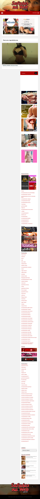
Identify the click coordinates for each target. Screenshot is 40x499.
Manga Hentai (24, 297)
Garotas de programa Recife (26, 395)
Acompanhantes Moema (25, 314)
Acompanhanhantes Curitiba (26, 279)
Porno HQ (23, 383)
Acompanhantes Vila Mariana (26, 319)
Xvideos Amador (24, 388)
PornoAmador (24, 379)
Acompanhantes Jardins (25, 330)
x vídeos (22, 211)
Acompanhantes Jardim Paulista (27, 321)
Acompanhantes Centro (25, 339)
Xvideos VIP (23, 372)
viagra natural (24, 270)
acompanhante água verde (26, 418)
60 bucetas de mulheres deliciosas (30, 466)
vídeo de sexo (23, 272)
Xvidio (22, 268)
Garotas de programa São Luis (27, 407)
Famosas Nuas (24, 300)
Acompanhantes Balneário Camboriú (28, 414)
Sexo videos (23, 261)
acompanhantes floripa (25, 200)
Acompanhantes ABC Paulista (26, 307)
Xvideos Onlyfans (24, 281)
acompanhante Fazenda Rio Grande (28, 435)
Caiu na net (23, 254)
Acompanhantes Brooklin (26, 316)
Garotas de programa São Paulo (27, 409)
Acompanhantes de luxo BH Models (28, 192)
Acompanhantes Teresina (26, 194)
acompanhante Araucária (26, 434)
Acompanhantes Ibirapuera (26, 328)
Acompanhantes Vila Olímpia (26, 318)
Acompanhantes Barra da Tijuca (27, 342)
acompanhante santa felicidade (27, 421)
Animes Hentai (24, 275)
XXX (22, 260)
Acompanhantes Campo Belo (26, 323)
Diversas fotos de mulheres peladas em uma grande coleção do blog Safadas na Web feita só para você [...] (31, 458)
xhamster (23, 256)
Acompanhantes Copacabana (26, 343)
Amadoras (3, 63)
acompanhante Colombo (26, 423)
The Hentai (23, 204)
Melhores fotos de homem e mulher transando (30, 475)
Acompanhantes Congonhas (26, 325)
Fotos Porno (23, 293)
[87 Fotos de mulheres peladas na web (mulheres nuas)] (23, 458)
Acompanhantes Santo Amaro (26, 311)
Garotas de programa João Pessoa (27, 400)
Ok (35, 73)
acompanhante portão (25, 420)
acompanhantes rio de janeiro (26, 223)
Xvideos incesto (24, 265)
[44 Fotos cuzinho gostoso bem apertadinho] (23, 472)
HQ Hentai (23, 298)
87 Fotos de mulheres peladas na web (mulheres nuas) (31, 457)
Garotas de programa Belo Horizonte (28, 411)
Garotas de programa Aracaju (26, 393)
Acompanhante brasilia (25, 413)
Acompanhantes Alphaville (26, 333)
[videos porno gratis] (25, 182)
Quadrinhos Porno (24, 291)
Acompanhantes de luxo (25, 202)
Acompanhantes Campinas (26, 267)
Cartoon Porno (24, 305)
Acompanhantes (24, 216)
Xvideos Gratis (24, 390)
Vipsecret (23, 207)
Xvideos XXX (23, 369)
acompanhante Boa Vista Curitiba (27, 428)
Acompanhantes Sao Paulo (26, 386)
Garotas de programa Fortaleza (27, 397)
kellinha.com (23, 214)
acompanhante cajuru (25, 430)
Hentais (22, 304)
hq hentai (23, 274)
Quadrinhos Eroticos (25, 284)
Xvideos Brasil (24, 263)
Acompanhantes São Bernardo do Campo (29, 337)
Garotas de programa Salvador (27, 406)
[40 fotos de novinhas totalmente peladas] (23, 463)
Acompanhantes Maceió (25, 402)
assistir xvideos (24, 374)
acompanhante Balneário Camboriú (28, 439)
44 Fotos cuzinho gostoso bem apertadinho (31, 471)
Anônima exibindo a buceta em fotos (10, 65)
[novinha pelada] (29, 353)
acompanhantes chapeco (26, 198)
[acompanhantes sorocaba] (29, 134)
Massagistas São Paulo (25, 277)
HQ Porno (23, 295)
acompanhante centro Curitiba (27, 432)
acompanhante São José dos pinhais (28, 427)
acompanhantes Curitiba (25, 416)
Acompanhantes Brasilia (25, 218)
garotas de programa (25, 377)
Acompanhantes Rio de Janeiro (27, 209)
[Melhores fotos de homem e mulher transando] (23, 477)
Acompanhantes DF (25, 220)
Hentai (22, 286)
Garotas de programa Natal (26, 404)
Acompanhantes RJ (24, 376)
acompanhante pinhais (25, 425)
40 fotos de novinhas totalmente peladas (31, 461)
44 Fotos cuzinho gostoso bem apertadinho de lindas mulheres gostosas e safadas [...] (31, 472)
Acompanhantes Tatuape (26, 309)
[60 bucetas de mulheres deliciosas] (23, 467)
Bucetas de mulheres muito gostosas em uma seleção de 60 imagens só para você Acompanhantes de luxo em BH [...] (31, 467)
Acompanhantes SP (24, 221)
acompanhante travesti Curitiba (27, 437)
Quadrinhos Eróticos (25, 288)
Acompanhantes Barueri (25, 312)
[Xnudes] (29, 357)
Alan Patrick (30, 496)
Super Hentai (23, 302)
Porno (22, 258)
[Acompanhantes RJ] (32, 175)
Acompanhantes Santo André (26, 335)
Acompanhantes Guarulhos (26, 326)
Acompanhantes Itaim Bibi (26, 332)
